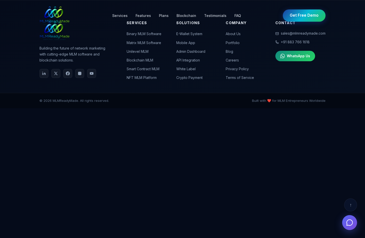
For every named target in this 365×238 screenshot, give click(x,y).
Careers (232, 60)
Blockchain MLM (140, 60)
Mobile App (185, 43)
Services (120, 15)
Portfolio (233, 43)
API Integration (188, 60)
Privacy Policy (237, 69)
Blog (229, 51)
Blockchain (186, 15)
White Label (186, 69)
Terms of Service (240, 77)
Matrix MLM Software (144, 43)
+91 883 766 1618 (295, 42)
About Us (233, 34)
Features (143, 15)
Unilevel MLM (137, 51)
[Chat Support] (349, 222)
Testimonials (215, 15)
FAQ (237, 15)
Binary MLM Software (144, 34)
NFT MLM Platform (142, 77)
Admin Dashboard (190, 51)
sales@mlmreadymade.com (303, 33)
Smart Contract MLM (143, 69)
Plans (164, 15)
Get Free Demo (304, 15)
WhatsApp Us (298, 56)
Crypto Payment (189, 77)
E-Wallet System (189, 34)
